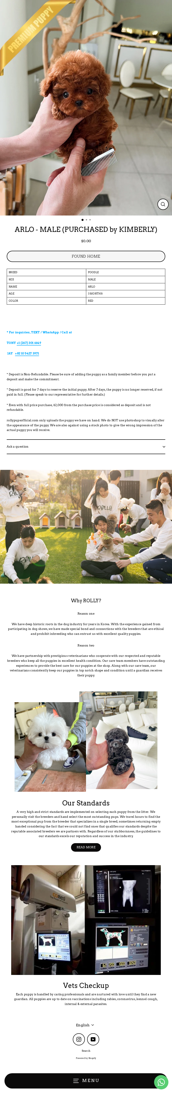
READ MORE (86, 847)
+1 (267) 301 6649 (29, 343)
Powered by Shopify (86, 1058)
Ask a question (17, 446)
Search (86, 1050)
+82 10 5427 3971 (27, 353)
